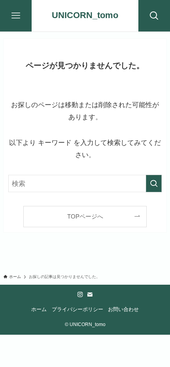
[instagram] (80, 294)
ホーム (39, 309)
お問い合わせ (123, 309)
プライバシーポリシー (77, 309)
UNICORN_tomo (85, 15)
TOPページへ (85, 216)
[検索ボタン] (154, 16)
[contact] (89, 294)
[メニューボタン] (16, 16)
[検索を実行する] (154, 183)
